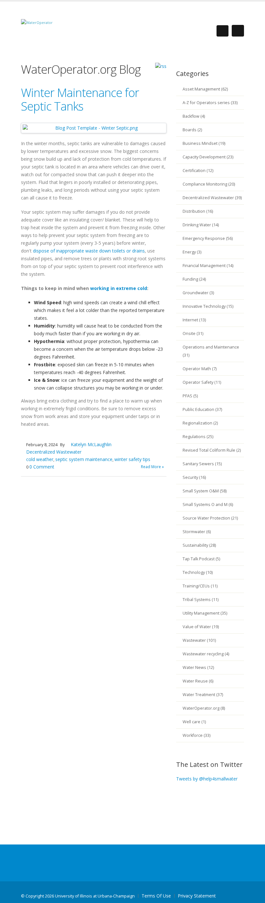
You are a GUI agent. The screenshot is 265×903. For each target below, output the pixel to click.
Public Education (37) (202, 409)
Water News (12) (198, 667)
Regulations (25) (198, 436)
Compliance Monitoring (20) (209, 184)
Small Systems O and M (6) (208, 504)
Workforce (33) (196, 735)
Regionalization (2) (200, 423)
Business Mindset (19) (204, 143)
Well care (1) (194, 722)
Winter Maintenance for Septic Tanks (80, 99)
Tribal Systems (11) (200, 599)
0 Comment (41, 467)
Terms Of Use (156, 896)
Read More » (152, 466)
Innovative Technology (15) (208, 306)
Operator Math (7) (200, 368)
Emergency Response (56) (208, 238)
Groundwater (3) (198, 293)
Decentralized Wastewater (53, 452)
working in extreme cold (118, 288)
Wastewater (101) (199, 640)
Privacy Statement (197, 896)
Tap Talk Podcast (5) (201, 559)
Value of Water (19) (201, 626)
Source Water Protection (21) (210, 518)
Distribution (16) (198, 211)
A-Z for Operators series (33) (210, 102)
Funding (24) (194, 279)
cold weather (39, 459)
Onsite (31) (193, 333)
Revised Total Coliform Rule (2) (212, 450)
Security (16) (194, 477)
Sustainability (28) (199, 545)
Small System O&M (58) (205, 491)
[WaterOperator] (37, 22)
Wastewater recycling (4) (206, 654)
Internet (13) (194, 320)
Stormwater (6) (197, 531)
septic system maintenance (83, 459)
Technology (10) (198, 572)
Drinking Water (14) (201, 225)
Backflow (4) (194, 116)
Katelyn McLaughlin (91, 444)
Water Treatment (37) (203, 694)
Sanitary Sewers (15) (202, 464)
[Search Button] (222, 31)
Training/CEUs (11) (200, 586)
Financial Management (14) (208, 265)
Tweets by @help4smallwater (207, 779)
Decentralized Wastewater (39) (212, 197)
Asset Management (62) (205, 89)
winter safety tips (132, 459)
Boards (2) (192, 130)
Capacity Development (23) (208, 157)
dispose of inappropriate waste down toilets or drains (89, 251)
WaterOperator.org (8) (204, 708)
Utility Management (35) (205, 613)
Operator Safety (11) (202, 382)
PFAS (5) (190, 396)
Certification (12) (198, 170)
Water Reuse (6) (198, 681)
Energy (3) (192, 252)
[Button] (238, 31)
